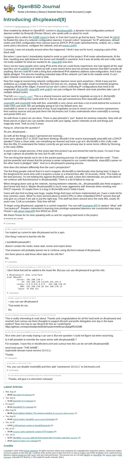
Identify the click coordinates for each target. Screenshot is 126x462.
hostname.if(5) (90, 205)
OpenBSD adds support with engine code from (45, 438)
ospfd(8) (24, 68)
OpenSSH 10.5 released (23, 401)
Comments (11, 223)
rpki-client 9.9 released (22, 395)
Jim (42, 455)
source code (111, 455)
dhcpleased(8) (64, 30)
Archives (31, 12)
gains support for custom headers (33, 432)
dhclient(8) (22, 89)
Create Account (74, 12)
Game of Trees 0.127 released (25, 441)
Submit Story (55, 12)
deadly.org (22, 455)
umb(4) (48, 89)
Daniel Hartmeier (31, 451)
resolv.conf (26, 96)
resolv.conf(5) (69, 45)
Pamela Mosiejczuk (22, 26)
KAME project (40, 37)
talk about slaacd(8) (24, 211)
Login (88, 12)
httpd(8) (87, 455)
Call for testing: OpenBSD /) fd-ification (34, 419)
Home (21, 12)
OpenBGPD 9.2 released (23, 407)
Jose (33, 455)
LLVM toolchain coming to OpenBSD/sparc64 (31, 425)
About (42, 12)
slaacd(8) (57, 62)
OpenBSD (97, 455)
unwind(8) (9, 103)
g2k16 (116, 37)
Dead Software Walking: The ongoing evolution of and (43, 413)
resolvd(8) (25, 103)
